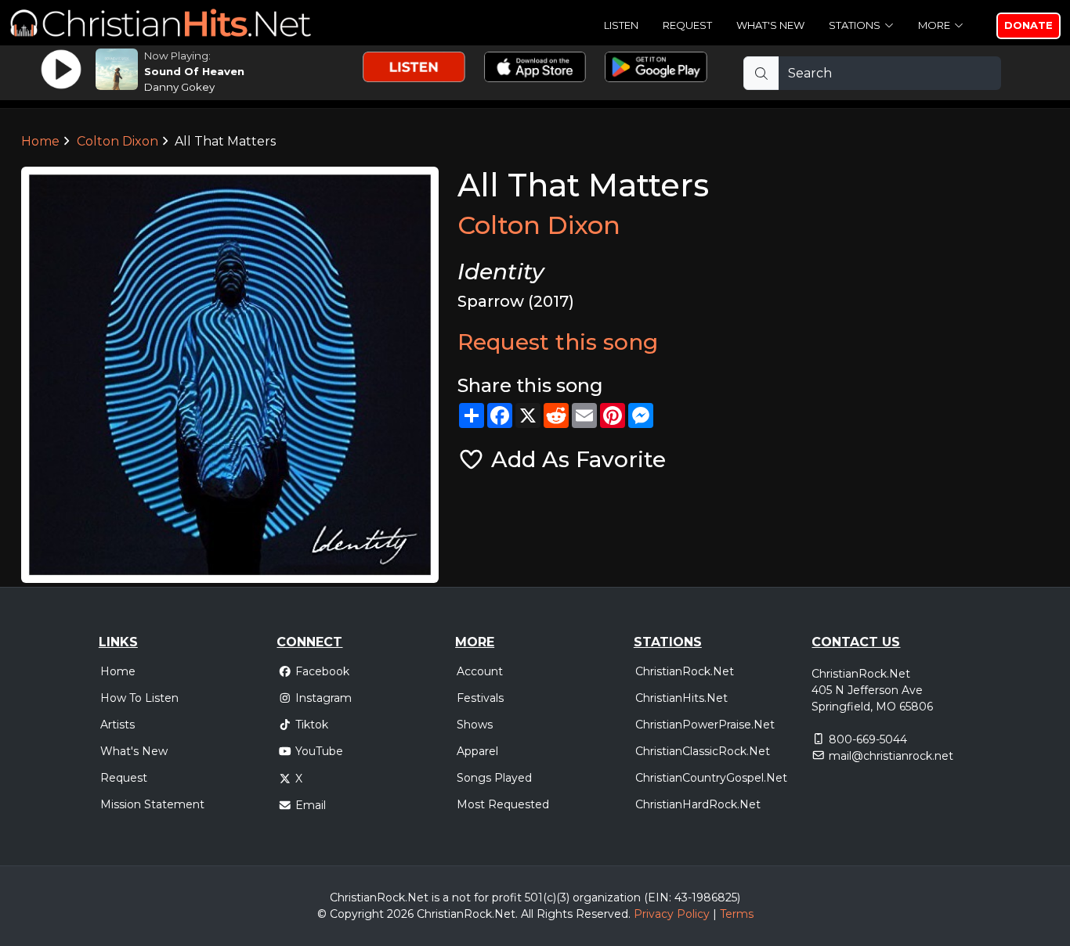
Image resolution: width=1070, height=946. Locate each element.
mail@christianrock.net (891, 756)
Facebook (322, 671)
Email (310, 805)
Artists (117, 724)
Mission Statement (152, 804)
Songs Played (494, 777)
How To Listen (139, 697)
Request (687, 25)
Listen (621, 25)
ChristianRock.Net (684, 671)
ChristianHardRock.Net (698, 804)
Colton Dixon (117, 141)
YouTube (319, 751)
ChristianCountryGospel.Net (711, 777)
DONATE (1028, 25)
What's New (770, 25)
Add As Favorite (575, 459)
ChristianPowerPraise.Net (705, 724)
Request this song (557, 342)
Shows (475, 724)
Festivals (480, 697)
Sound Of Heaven (194, 71)
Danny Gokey (179, 87)
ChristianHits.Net (681, 697)
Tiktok (311, 724)
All (527, 914)
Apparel (477, 751)
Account (480, 671)
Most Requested (503, 804)
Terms (737, 914)
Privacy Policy (672, 914)
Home (40, 141)
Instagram (323, 697)
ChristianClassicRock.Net (702, 751)
